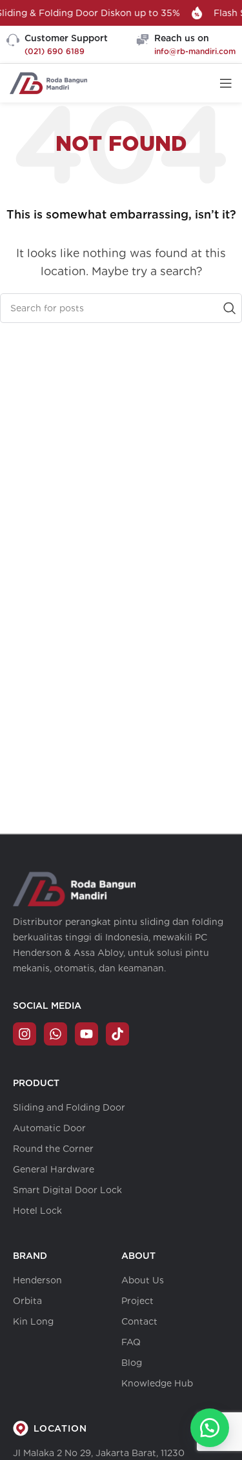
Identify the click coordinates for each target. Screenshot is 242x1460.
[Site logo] (48, 82)
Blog (131, 1363)
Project (137, 1301)
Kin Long (33, 1321)
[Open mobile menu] (226, 83)
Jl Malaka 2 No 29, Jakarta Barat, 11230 (99, 1453)
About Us (142, 1280)
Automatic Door (49, 1128)
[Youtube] (86, 1034)
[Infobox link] (57, 44)
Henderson (37, 1280)
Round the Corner (53, 1149)
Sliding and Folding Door (69, 1107)
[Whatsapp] (55, 1034)
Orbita (27, 1301)
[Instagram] (24, 1034)
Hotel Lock (37, 1210)
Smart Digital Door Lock (67, 1190)
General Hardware (53, 1169)
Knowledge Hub (157, 1383)
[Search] (227, 308)
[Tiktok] (117, 1034)
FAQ (131, 1342)
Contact (139, 1321)
